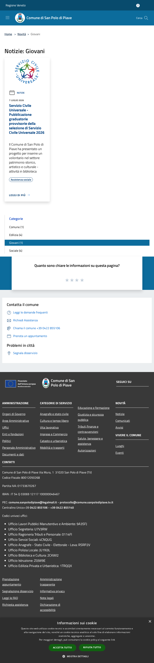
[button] (77, 656)
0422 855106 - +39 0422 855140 (52, 507)
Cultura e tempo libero (54, 420)
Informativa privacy (52, 591)
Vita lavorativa (49, 427)
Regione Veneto (16, 5)
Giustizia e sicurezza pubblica (91, 417)
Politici (6, 441)
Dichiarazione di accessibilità (50, 607)
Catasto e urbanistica (53, 441)
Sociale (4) (15, 250)
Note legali (47, 598)
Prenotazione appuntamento (11, 582)
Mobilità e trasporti (52, 447)
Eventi (120, 452)
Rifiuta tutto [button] (92, 647)
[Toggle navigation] (7, 17)
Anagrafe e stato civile (54, 414)
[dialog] (77, 640)
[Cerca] (146, 18)
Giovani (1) (16, 242)
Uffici (5, 427)
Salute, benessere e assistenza (90, 441)
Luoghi (120, 446)
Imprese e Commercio (53, 434)
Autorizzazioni (87, 450)
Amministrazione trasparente (51, 582)
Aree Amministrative (15, 420)
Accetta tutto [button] (62, 647)
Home (8, 34)
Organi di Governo (13, 414)
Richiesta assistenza (15, 604)
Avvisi (119, 427)
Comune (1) (16, 227)
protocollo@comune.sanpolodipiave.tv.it (86, 502)
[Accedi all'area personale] (138, 5)
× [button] (149, 621)
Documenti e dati (13, 454)
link (113, 639)
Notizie (21, 93)
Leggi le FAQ (10, 598)
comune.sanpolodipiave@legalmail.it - (34, 502)
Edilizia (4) (15, 235)
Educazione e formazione (93, 408)
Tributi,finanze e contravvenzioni (88, 429)
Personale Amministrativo (18, 447)
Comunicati (123, 420)
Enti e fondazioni (13, 434)
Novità (21, 34)
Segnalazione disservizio (17, 591)
